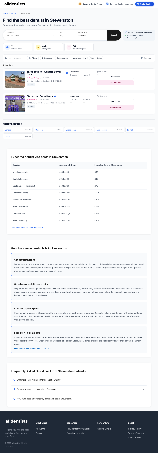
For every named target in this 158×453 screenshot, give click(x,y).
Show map (147, 58)
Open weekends (62, 58)
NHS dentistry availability (78, 429)
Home (5, 13)
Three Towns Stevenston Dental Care (44, 73)
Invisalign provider (79, 58)
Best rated (17, 58)
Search (114, 35)
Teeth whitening (96, 58)
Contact (39, 433)
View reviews (115, 83)
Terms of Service (136, 433)
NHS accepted (47, 58)
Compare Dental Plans (92, 4)
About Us (40, 429)
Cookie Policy (134, 437)
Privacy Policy (134, 429)
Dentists (14, 13)
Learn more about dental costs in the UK (27, 227)
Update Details (104, 429)
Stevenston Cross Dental (40, 96)
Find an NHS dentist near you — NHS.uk (31, 349)
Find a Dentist (146, 4)
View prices (115, 77)
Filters (34, 58)
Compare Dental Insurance (121, 4)
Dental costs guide (75, 433)
